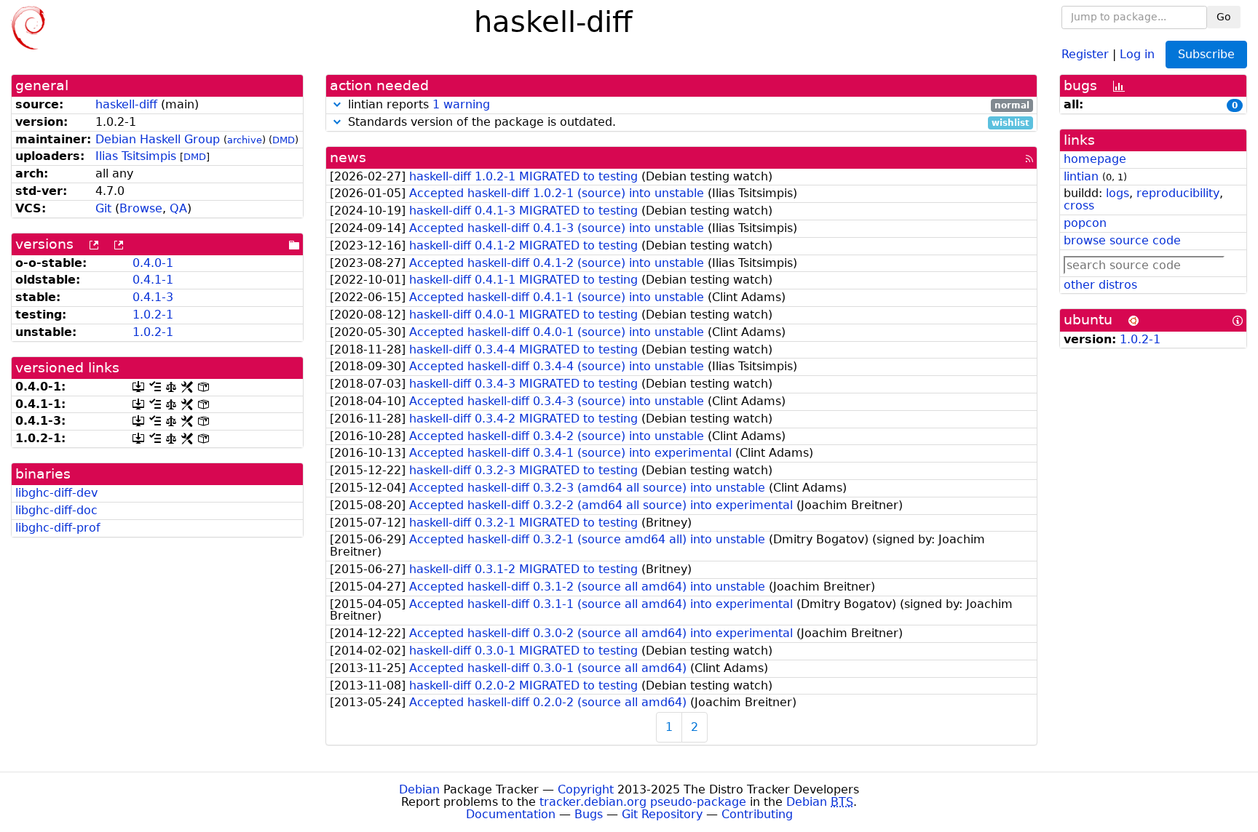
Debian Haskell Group (157, 139)
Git (103, 208)
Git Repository (662, 814)
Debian (419, 789)
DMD (283, 140)
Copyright (586, 789)
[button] (337, 104)
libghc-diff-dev (56, 493)
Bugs (588, 814)
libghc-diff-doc (56, 510)
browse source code (1122, 240)
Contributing (757, 814)
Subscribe (1206, 54)
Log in (1137, 53)
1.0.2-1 (152, 314)
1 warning (461, 104)
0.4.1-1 (152, 280)
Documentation (510, 814)
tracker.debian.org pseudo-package (642, 802)
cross (1079, 205)
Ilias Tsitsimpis (135, 156)
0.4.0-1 (152, 263)
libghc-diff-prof (57, 528)
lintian (1081, 176)
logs (1117, 193)
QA (178, 208)
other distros (1100, 285)
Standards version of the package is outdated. (686, 122)
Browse (140, 208)
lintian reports (686, 105)
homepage (1095, 159)
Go (1224, 17)
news (348, 157)
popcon (1085, 223)
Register (1085, 53)
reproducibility (1177, 193)
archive (244, 140)
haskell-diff (126, 104)
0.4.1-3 (152, 297)
